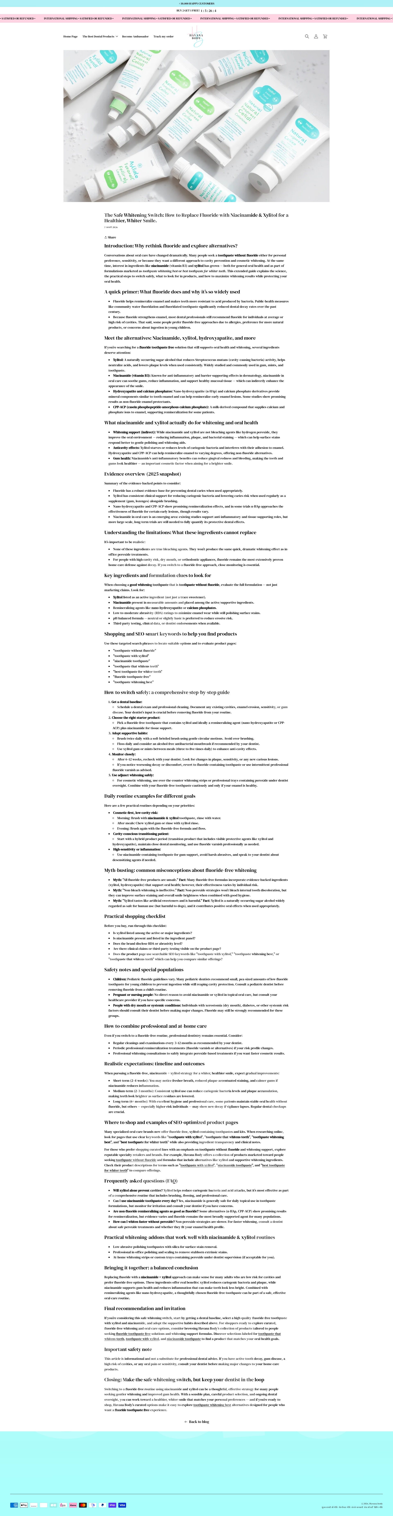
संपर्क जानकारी (357, 1507)
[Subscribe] (360, 1471)
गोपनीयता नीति (345, 1507)
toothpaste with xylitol (197, 1165)
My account (149, 1504)
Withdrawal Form (150, 1479)
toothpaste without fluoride (136, 1160)
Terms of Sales (150, 1484)
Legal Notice (149, 1499)
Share (111, 237)
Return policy (149, 1494)
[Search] (307, 36)
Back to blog (199, 1421)
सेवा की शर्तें (368, 1507)
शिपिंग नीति (378, 1507)
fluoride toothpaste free (133, 1333)
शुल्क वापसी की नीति (330, 1507)
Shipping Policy (149, 1473)
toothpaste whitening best (212, 1405)
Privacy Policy (150, 1489)
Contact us (149, 1468)
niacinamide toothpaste (235, 1165)
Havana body (376, 1503)
